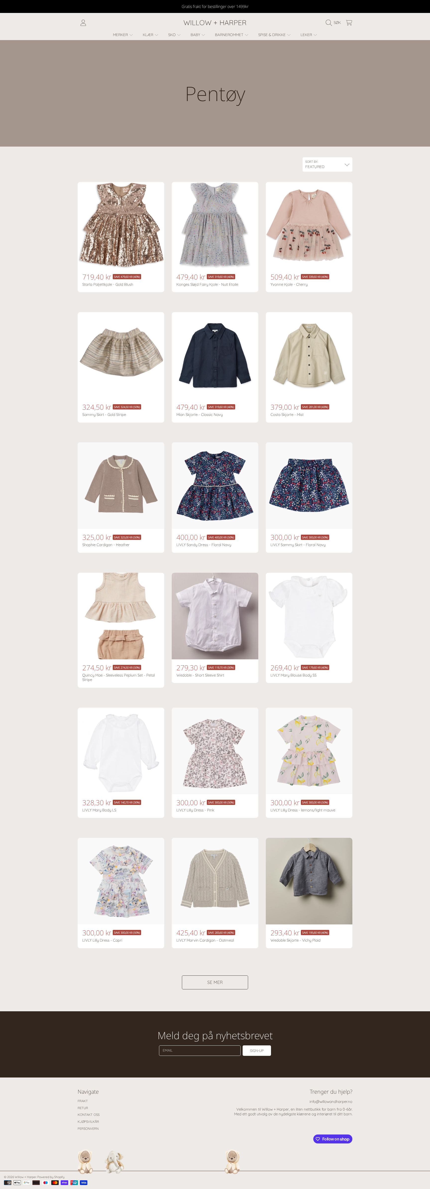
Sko (172, 34)
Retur (83, 1108)
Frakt (83, 1101)
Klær (148, 34)
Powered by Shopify (50, 1177)
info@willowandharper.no (331, 1101)
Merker (121, 34)
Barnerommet (229, 34)
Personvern (88, 1129)
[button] (334, 22)
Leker (307, 34)
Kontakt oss (89, 1115)
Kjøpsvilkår (88, 1122)
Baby (196, 34)
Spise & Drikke (272, 34)
